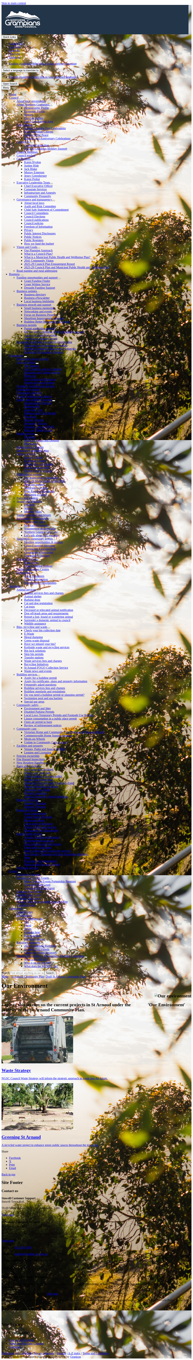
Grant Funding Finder (37, 281)
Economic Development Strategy (44, 352)
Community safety (27, 705)
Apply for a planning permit (40, 338)
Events (13, 871)
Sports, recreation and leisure (34, 515)
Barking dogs (32, 599)
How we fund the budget (39, 243)
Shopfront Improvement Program (44, 318)
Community (16, 355)
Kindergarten (32, 406)
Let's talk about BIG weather (41, 535)
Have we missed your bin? (40, 644)
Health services (26, 433)
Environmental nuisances (39, 840)
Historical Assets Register (39, 382)
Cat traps (29, 606)
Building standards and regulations (44, 691)
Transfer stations (34, 657)
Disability (30, 504)
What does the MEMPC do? (41, 966)
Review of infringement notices (42, 725)
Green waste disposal (36, 640)
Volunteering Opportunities (40, 582)
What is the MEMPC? (37, 959)
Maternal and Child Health (40, 413)
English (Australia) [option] (43, 77)
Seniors (28, 508)
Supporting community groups (35, 538)
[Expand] (20, 98)
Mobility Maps (33, 511)
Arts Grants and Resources (40, 379)
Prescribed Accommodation (40, 861)
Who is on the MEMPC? (39, 962)
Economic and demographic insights (45, 345)
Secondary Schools (35, 423)
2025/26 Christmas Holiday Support (45, 148)
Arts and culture (26, 362)
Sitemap (61, 1353)
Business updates (27, 291)
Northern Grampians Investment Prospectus (50, 348)
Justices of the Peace (36, 135)
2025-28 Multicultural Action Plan (44, 481)
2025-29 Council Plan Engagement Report (49, 264)
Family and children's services (34, 399)
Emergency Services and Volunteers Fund (49, 783)
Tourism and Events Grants (33, 878)
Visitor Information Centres (33, 569)
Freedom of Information (38, 226)
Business (14, 274)
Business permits (27, 325)
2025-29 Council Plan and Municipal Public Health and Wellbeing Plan (66, 267)
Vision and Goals (27, 247)
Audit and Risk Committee (40, 206)
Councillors (23, 158)
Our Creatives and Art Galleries (43, 369)
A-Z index (74, 1353)
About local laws (34, 202)
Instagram (15, 1347)
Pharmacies (31, 443)
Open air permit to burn (38, 722)
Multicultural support (29, 474)
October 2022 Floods (36, 949)
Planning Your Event (29, 891)
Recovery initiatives (28, 942)
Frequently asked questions (40, 684)
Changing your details (37, 789)
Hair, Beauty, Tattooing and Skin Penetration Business (56, 854)
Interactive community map (33, 450)
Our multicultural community (41, 477)
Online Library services (38, 470)
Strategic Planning (35, 806)
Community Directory (37, 555)
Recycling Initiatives (36, 664)
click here (52, 1293)
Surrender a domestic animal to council (47, 620)
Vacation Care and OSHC (39, 426)
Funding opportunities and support (37, 277)
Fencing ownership (28, 755)
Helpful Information (36, 579)
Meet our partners (34, 484)
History (28, 114)
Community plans (34, 521)
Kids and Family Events (38, 430)
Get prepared (24, 915)
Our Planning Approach (38, 250)
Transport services (27, 559)
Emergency (16, 908)
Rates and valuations (29, 766)
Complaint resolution (36, 145)
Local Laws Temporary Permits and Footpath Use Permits (58, 715)
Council (13, 97)
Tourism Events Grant (37, 884)
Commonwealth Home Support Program (48, 735)
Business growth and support (34, 304)
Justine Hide (31, 165)
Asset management (35, 813)
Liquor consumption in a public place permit (50, 718)
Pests (27, 857)
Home (5, 976)
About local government (31, 101)
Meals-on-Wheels (34, 738)
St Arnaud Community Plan (27, 976)
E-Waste (29, 633)
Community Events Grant (39, 888)
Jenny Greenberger (35, 175)
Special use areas (34, 701)
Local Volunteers (34, 576)
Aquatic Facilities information (41, 837)
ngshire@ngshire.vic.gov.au (30, 1254)
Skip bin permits (34, 654)
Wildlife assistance (35, 623)
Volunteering (24, 572)
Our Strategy (31, 365)
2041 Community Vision (39, 260)
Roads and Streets (27, 810)
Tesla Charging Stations (38, 565)
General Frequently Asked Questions (46, 796)
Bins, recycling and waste (32, 627)
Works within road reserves (40, 827)
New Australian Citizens (38, 131)
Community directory (29, 392)
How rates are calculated (38, 769)
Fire (26, 922)
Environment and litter (37, 708)
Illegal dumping (33, 637)
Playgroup (30, 416)
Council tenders (26, 155)
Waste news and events (38, 671)
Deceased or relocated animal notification (48, 610)
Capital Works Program (38, 817)
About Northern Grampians (33, 104)
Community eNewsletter (38, 552)
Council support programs (39, 545)
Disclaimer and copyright (16, 1353)
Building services (27, 674)
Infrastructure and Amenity (40, 192)
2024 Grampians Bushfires (40, 945)
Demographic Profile (36, 108)
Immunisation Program (37, 403)
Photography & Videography (41, 830)
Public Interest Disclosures (40, 233)
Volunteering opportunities (40, 528)
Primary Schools (34, 420)
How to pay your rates (37, 772)
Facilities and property (30, 745)
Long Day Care (33, 409)
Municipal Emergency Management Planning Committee (50, 956)
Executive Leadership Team (33, 182)
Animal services (26, 589)
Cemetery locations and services (36, 386)
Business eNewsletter (37, 297)
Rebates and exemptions (38, 779)
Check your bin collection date (42, 630)
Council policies (33, 223)
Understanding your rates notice (43, 776)
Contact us (23, 141)
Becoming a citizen (35, 494)
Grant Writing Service (37, 284)
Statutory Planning (35, 803)
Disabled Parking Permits (39, 711)
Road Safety (31, 562)
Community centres (28, 389)
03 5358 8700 (23, 1247)
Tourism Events (26, 905)
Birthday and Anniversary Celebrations (47, 138)
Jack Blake (30, 169)
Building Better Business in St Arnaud (47, 321)
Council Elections (34, 216)
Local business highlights (39, 301)
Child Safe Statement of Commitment (46, 209)
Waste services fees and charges (43, 660)
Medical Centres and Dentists (41, 440)
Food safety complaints (38, 847)
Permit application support (39, 328)
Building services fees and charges (44, 688)
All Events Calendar (29, 874)
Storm (27, 928)
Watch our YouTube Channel (26, 1343)
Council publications (36, 219)
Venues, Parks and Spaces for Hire (44, 749)
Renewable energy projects (33, 359)
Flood (27, 925)
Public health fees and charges (42, 864)
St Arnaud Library (35, 460)
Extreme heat (32, 932)
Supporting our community (33, 518)
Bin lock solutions (35, 650)
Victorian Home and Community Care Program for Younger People (64, 732)
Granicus (75, 1356)
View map (8, 1214)
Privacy (28, 230)
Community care (26, 728)
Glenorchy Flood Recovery (40, 952)
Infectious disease (34, 939)
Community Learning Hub (40, 549)
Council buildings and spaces (34, 396)
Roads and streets (34, 820)
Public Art (30, 376)
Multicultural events (36, 487)
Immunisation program (30, 447)
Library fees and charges (38, 464)
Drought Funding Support (39, 287)
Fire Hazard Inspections (31, 759)
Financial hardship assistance (41, 786)
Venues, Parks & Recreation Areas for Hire (42, 901)
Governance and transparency (34, 199)
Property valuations (35, 793)
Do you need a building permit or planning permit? (54, 331)
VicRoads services (27, 867)
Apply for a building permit (40, 335)
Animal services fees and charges (44, 593)
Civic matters (24, 124)
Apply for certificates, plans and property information (55, 681)
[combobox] (21, 70)
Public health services (29, 833)
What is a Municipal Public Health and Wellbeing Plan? (57, 257)
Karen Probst (32, 179)
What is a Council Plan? (38, 253)
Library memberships (36, 467)
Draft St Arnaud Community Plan (66, 976)
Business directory (35, 294)
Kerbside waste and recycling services (46, 647)
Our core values (33, 118)
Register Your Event (29, 895)
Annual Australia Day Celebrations (45, 128)
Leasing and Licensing (37, 752)
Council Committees (36, 213)
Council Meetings (27, 152)
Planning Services (27, 800)
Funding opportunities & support (43, 542)
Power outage (32, 935)
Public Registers (33, 240)
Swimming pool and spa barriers (43, 698)
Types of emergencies (29, 918)
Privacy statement (44, 1353)
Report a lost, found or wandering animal (48, 616)
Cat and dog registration (38, 603)
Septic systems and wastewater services (47, 850)
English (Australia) (43, 63)
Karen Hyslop (32, 162)
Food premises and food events (42, 844)
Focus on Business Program (40, 314)
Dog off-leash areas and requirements (46, 613)
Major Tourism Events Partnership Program (50, 881)
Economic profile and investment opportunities (44, 342)
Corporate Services (35, 189)
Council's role (25, 912)
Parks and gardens (27, 498)
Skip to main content (14, 3)
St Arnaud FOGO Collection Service (46, 667)
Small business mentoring (39, 308)
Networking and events (38, 311)
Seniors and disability (29, 501)
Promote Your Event (29, 898)
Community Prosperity (37, 196)
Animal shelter (32, 596)
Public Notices (32, 236)
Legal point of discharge (38, 823)
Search (6, 972)
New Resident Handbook (39, 491)
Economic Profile (34, 111)
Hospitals (29, 437)
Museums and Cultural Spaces (42, 372)
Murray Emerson (34, 172)
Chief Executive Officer (38, 186)
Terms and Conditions (96, 1353)
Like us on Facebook (21, 1340)
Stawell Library (33, 457)
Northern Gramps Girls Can (40, 532)
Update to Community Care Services (46, 742)
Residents (15, 586)
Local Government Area (38, 121)
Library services (26, 454)
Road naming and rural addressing (37, 270)
